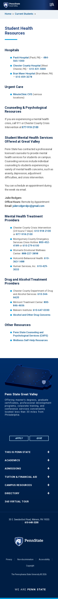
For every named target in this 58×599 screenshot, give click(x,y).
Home (8, 13)
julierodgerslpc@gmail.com (28, 205)
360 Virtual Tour (17, 501)
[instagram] (41, 427)
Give (39, 438)
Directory (12, 493)
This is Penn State (17, 452)
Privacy (9, 559)
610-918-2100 (42, 230)
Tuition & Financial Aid (21, 476)
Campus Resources (18, 485)
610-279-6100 (31, 245)
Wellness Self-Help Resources (30, 340)
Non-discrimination (25, 559)
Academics (12, 460)
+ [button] (48, 452)
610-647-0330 (41, 310)
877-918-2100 (30, 127)
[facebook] (17, 427)
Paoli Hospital (21, 57)
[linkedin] (25, 427)
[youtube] (33, 427)
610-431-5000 (37, 68)
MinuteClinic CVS (22, 94)
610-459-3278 (24, 76)
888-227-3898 (30, 253)
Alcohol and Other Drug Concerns (31, 314)
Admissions (13, 468)
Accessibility (44, 559)
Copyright (30, 566)
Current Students (24, 13)
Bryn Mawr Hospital (24, 73)
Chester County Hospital (27, 65)
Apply (19, 438)
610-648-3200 (31, 522)
